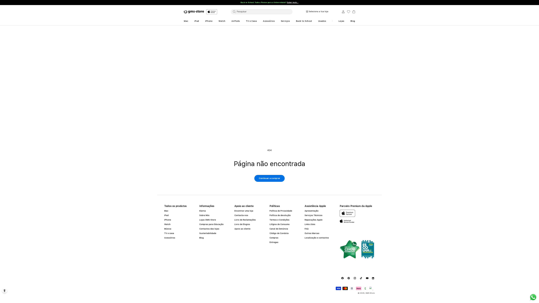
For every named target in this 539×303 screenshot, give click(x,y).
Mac (166, 211)
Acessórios (169, 238)
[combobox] (262, 11)
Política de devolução (280, 215)
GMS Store (370, 293)
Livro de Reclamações (245, 220)
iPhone (167, 220)
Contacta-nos (241, 215)
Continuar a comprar (269, 178)
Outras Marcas (312, 233)
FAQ (307, 229)
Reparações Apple (313, 220)
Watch (167, 224)
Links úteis (310, 224)
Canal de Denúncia (279, 229)
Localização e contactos (317, 238)
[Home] (194, 12)
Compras (274, 238)
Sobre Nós (204, 215)
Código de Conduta (279, 233)
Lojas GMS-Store (207, 220)
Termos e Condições (279, 220)
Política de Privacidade (281, 211)
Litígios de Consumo (280, 224)
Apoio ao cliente (242, 229)
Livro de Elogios (242, 224)
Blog (201, 238)
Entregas (274, 242)
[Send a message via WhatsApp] (533, 297)
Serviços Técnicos (313, 215)
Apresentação (311, 211)
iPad (166, 215)
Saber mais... (292, 3)
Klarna (202, 211)
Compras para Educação (211, 224)
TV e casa (169, 233)
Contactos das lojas (209, 229)
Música (167, 229)
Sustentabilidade (207, 233)
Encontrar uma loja (243, 211)
